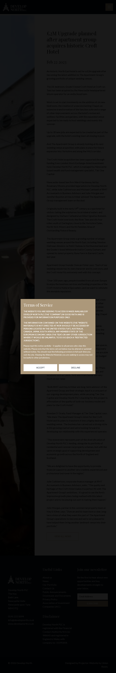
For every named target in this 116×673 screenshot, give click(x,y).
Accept (40, 367)
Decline (75, 367)
